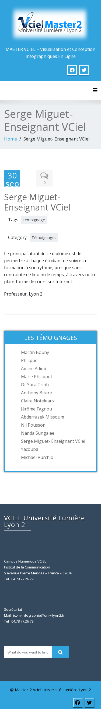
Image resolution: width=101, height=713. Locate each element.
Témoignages (44, 237)
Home (10, 139)
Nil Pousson (33, 425)
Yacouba (29, 449)
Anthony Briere (36, 392)
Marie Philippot (36, 376)
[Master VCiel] (50, 23)
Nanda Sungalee (37, 433)
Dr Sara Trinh (35, 384)
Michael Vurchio (37, 457)
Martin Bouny (35, 352)
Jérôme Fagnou (36, 409)
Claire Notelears (37, 400)
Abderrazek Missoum (42, 417)
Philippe (29, 360)
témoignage (34, 219)
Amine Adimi (33, 368)
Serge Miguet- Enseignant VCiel (53, 441)
